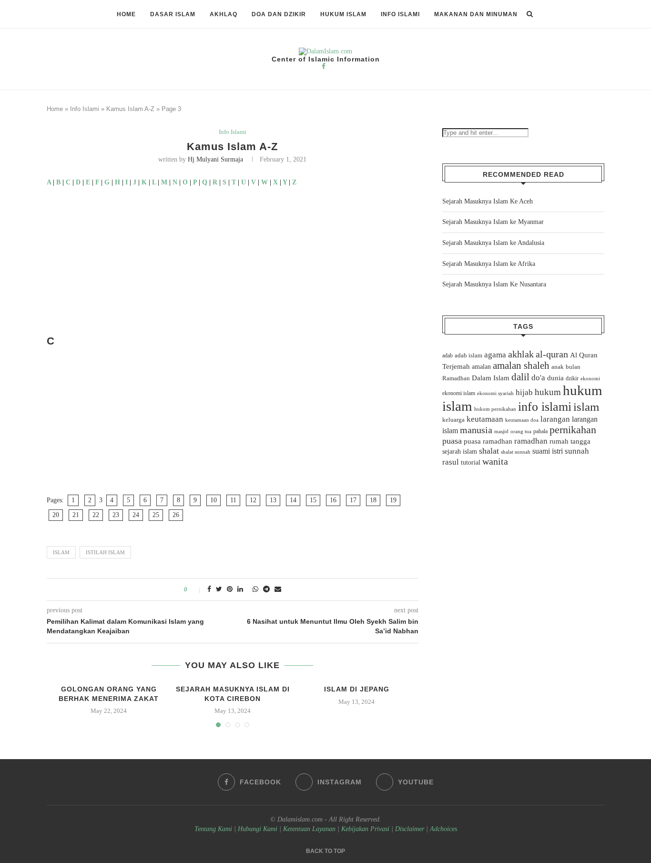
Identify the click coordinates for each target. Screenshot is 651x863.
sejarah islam (459, 451)
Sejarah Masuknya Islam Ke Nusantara (494, 284)
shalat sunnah (515, 452)
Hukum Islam (343, 14)
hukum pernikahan (495, 409)
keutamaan (485, 419)
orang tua (520, 431)
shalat (489, 451)
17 (353, 500)
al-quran (552, 354)
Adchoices (443, 829)
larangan (555, 419)
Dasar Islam (172, 14)
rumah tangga (569, 441)
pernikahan (572, 430)
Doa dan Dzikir (279, 14)
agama (495, 354)
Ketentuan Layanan (309, 829)
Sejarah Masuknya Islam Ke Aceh (487, 201)
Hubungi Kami (257, 829)
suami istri (547, 451)
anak (557, 367)
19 (393, 500)
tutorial (470, 462)
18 (373, 500)
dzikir (572, 378)
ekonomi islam (458, 393)
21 (75, 514)
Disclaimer (409, 829)
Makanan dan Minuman (476, 14)
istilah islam (105, 552)
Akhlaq (223, 14)
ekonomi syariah (495, 393)
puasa (452, 441)
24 (135, 514)
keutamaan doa (522, 420)
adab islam (468, 355)
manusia (476, 430)
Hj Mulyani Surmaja (215, 159)
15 (313, 500)
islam (61, 552)
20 (55, 514)
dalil (520, 377)
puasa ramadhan (488, 441)
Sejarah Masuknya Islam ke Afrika (488, 263)
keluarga (453, 419)
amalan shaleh (521, 365)
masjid (501, 431)
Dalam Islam (490, 378)
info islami (544, 407)
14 (293, 500)
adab (447, 355)
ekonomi (590, 378)
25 (156, 514)
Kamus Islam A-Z (130, 108)
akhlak (521, 354)
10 (213, 500)
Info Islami (400, 14)
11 (233, 500)
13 (273, 500)
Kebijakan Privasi (365, 829)
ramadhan (531, 441)
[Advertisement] (232, 264)
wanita (495, 461)
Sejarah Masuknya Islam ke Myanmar (493, 221)
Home (126, 14)
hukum (548, 392)
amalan (481, 366)
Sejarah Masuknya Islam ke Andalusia (493, 242)
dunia (555, 378)
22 (95, 514)
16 (333, 500)
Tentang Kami (214, 829)
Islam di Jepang (356, 689)
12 (253, 500)
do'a (538, 377)
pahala (540, 431)
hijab (524, 392)
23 (115, 514)
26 (176, 514)
